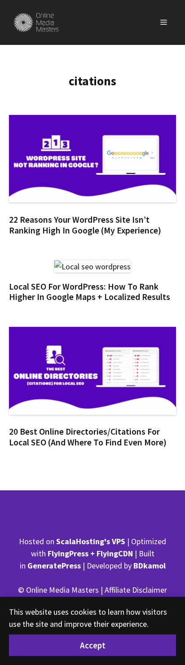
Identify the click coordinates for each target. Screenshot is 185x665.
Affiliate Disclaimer (136, 590)
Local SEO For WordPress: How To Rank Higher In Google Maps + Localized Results (89, 291)
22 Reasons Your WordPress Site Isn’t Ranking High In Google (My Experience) (85, 224)
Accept (93, 645)
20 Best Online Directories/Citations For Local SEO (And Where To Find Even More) (88, 436)
